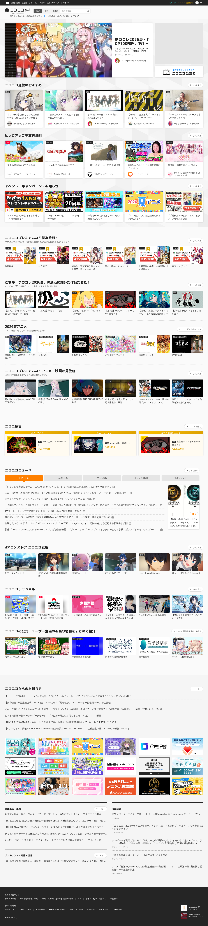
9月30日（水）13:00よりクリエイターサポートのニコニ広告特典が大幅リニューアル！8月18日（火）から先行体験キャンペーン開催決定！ (56, 840)
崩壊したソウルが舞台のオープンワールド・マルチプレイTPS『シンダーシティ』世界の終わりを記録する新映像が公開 (66, 523)
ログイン (172, 3)
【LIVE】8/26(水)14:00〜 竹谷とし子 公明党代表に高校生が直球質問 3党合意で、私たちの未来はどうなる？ (61, 722)
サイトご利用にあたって (96, 899)
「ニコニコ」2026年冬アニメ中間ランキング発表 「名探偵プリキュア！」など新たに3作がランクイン (157, 827)
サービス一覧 (10, 899)
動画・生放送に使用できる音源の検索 (57, 899)
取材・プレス (104, 909)
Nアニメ (55, 3)
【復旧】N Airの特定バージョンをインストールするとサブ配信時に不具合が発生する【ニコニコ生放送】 (56, 827)
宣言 (79, 899)
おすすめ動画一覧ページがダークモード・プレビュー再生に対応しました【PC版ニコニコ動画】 (54, 716)
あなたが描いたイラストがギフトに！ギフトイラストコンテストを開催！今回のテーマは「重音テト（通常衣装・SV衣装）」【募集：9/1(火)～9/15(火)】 (84, 709)
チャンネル (33, 3)
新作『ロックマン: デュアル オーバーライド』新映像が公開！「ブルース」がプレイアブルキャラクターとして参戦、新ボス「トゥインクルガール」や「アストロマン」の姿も (82, 529)
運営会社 (114, 899)
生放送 (24, 3)
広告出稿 (91, 909)
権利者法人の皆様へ (57, 909)
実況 (49, 3)
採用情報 (118, 909)
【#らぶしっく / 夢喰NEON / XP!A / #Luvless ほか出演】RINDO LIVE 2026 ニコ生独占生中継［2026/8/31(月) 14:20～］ (67, 729)
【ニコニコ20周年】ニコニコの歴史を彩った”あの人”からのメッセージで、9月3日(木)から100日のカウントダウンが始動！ (68, 696)
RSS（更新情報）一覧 (29, 899)
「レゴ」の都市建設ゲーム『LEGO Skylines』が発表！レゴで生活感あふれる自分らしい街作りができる (58, 487)
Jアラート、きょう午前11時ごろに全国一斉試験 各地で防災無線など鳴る (43, 511)
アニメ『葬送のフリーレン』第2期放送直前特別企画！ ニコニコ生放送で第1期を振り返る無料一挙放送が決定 (157, 868)
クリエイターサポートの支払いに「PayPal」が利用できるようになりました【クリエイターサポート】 (56, 834)
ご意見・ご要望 (24, 909)
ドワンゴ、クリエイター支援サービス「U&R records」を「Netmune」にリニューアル (156, 814)
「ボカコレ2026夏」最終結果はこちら (25, 16)
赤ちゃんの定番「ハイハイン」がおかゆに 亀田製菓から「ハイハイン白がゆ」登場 (48, 499)
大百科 (42, 3)
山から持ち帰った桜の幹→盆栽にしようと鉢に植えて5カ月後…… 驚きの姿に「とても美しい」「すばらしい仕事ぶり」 (66, 493)
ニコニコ (18, 11)
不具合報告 (40, 909)
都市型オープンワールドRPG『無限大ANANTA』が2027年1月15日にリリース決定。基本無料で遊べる (57, 517)
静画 (18, 3)
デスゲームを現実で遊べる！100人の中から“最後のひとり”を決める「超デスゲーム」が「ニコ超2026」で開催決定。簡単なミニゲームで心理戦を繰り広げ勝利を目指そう (157, 842)
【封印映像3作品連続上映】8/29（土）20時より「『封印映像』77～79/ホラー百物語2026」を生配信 (58, 703)
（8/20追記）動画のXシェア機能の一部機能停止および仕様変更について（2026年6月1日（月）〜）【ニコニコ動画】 (56, 821)
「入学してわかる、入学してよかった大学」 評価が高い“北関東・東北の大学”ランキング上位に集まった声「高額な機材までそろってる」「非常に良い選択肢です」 (82, 505)
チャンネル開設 (76, 909)
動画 (13, 3)
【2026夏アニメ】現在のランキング (62, 16)
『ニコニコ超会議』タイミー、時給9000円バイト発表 (139, 855)
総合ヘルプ (9, 909)
